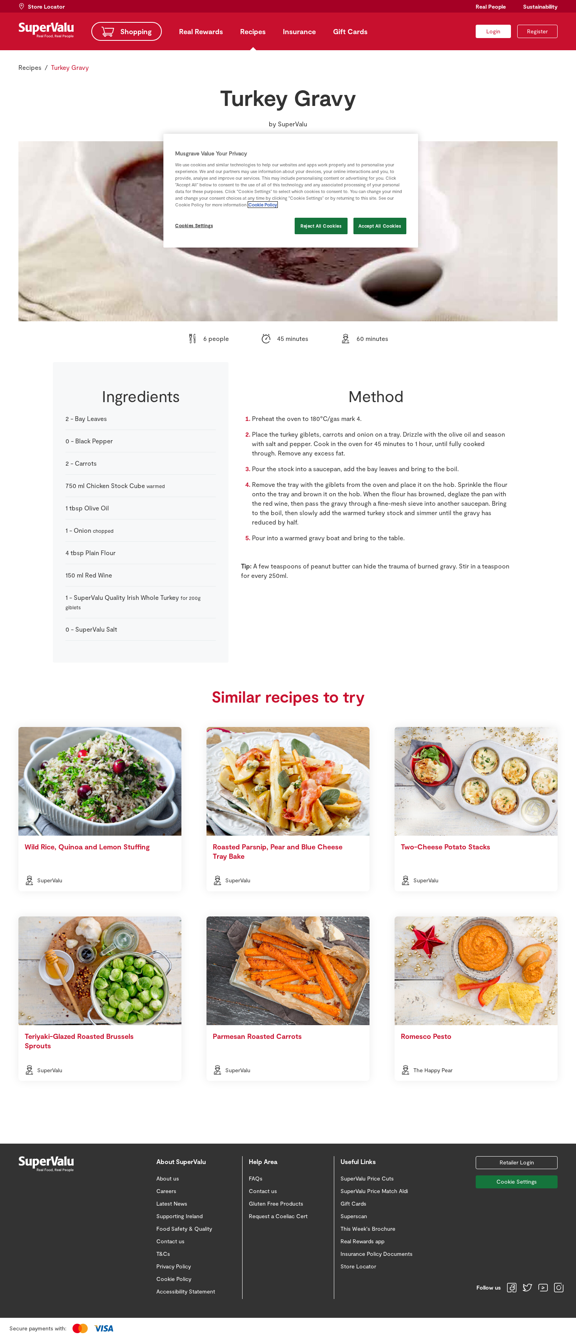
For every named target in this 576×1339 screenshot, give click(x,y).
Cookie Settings (516, 1181)
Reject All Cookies (321, 225)
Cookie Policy (262, 204)
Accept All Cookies (380, 225)
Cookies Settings (194, 225)
